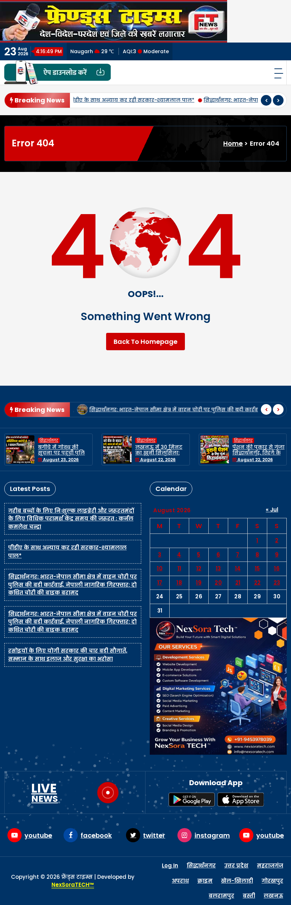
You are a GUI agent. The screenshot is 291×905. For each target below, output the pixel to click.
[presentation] (266, 100)
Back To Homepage (145, 341)
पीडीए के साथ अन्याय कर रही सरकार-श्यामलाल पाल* (108, 100)
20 (218, 582)
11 (179, 568)
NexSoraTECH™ (72, 884)
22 (257, 582)
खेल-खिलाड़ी (237, 880)
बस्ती (249, 895)
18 (179, 582)
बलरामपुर (221, 895)
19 (199, 582)
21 (238, 582)
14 (238, 568)
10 (160, 568)
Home (233, 143)
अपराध (180, 880)
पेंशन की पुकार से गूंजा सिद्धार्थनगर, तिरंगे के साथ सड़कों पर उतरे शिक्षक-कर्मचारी (258, 455)
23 (277, 582)
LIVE (44, 792)
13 (218, 568)
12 (199, 568)
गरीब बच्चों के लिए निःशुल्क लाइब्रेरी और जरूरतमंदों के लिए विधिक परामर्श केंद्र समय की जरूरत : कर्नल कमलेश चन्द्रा (71, 518)
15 (257, 568)
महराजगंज (270, 865)
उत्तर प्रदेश (236, 865)
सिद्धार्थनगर (48, 440)
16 (277, 568)
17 (160, 582)
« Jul (272, 509)
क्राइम (205, 880)
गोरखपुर (272, 880)
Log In (170, 865)
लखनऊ (273, 895)
